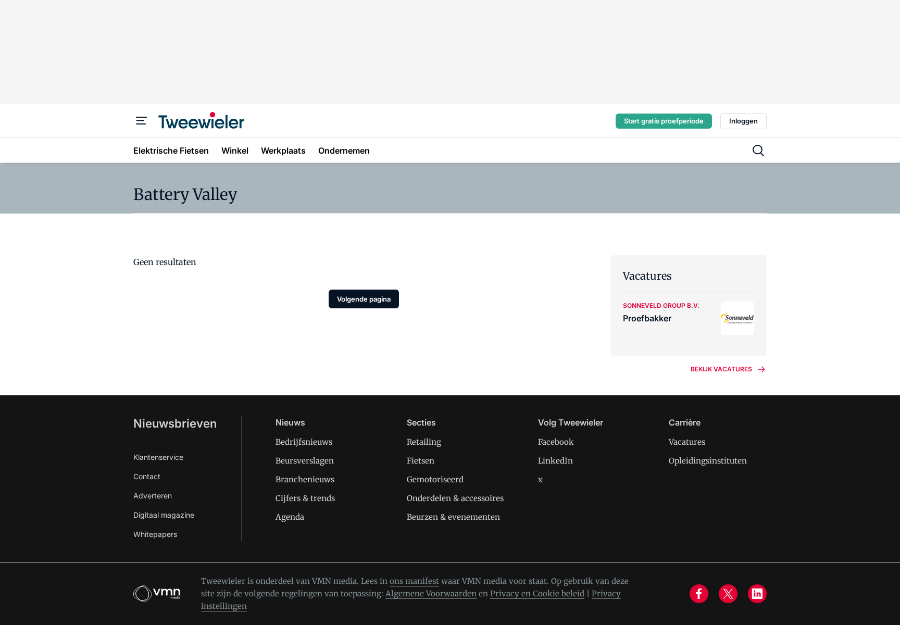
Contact (146, 476)
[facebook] (699, 593)
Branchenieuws (305, 479)
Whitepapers (155, 534)
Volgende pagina (364, 299)
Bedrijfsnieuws (304, 442)
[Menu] (141, 120)
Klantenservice (158, 457)
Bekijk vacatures (721, 369)
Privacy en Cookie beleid (537, 593)
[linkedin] (757, 593)
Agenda (290, 517)
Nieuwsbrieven (175, 423)
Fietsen (420, 461)
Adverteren (152, 495)
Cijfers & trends (305, 498)
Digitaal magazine (163, 514)
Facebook (556, 442)
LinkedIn (555, 461)
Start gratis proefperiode (664, 121)
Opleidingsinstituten (708, 461)
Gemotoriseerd (435, 479)
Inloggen (743, 121)
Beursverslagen (305, 461)
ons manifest (414, 581)
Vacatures (687, 442)
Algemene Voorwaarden (431, 593)
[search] (758, 150)
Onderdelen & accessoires (455, 498)
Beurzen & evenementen (453, 517)
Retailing (424, 442)
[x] (728, 593)
